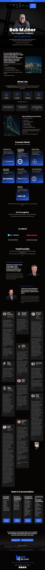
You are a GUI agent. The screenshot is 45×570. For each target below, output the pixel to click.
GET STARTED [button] (6, 520)
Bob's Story (14, 5)
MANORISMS (20, 565)
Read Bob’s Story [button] (16, 540)
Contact (27, 5)
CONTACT (28, 565)
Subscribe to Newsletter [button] (33, 5)
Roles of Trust (17, 6)
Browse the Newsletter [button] (27, 540)
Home (11, 4)
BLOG (25, 565)
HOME (16, 565)
